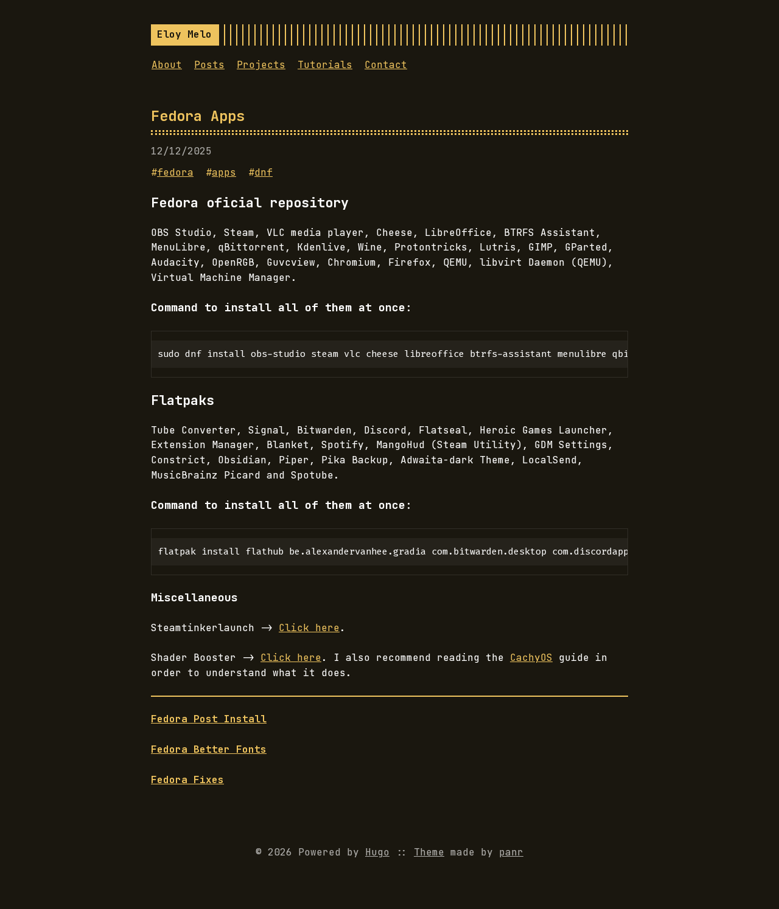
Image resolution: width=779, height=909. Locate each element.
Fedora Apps (198, 115)
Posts (209, 64)
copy (608, 345)
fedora (175, 172)
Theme (429, 852)
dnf (263, 172)
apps (224, 172)
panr (511, 852)
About (167, 64)
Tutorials (325, 64)
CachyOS (531, 657)
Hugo (377, 852)
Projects (261, 64)
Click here (309, 627)
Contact (386, 64)
